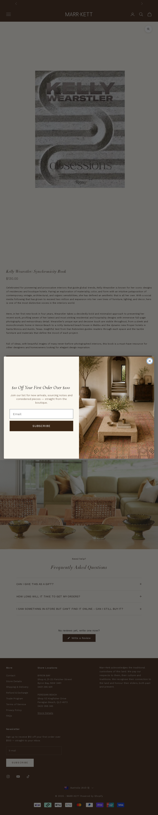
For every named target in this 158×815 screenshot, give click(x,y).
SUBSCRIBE (41, 426)
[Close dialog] (150, 361)
